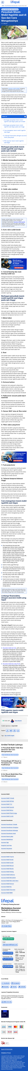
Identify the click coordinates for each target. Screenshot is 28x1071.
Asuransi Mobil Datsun (7, 883)
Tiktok (14, 986)
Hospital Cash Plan (6, 845)
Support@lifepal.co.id (11, 944)
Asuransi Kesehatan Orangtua (9, 827)
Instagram (16, 983)
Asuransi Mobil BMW (7, 893)
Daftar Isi (4, 116)
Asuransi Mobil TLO (6, 804)
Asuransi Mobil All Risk (7, 801)
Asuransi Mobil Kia (6, 886)
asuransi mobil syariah (19, 222)
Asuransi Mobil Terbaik (7, 798)
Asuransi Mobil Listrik (7, 816)
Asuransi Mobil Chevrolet (8, 889)
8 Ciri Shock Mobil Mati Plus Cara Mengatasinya (11, 775)
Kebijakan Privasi (6, 1053)
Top (24, 1068)
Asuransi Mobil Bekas (7, 810)
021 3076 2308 (9, 959)
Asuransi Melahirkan (7, 839)
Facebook (6, 983)
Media (3, 5)
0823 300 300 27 (9, 938)
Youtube (6, 986)
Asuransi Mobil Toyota (7, 856)
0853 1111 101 (7, 1002)
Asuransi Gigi (5, 842)
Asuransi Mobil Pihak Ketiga (9, 813)
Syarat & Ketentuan (6, 1049)
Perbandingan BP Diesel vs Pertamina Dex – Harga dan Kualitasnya (11, 763)
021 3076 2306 (9, 953)
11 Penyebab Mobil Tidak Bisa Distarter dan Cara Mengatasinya (12, 749)
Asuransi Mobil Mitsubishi (8, 877)
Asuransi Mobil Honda (7, 859)
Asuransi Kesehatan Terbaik (9, 824)
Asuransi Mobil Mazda (7, 868)
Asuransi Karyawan (6, 848)
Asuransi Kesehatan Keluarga (9, 830)
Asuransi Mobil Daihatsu (8, 874)
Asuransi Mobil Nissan (7, 865)
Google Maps (7, 926)
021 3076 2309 (9, 966)
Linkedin (23, 986)
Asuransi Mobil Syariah (7, 807)
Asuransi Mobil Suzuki (7, 862)
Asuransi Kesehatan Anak (8, 833)
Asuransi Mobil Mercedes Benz (9, 880)
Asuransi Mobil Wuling (7, 871)
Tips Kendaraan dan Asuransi (11, 5)
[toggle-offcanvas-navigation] (2, 2)
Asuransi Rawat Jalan (7, 836)
